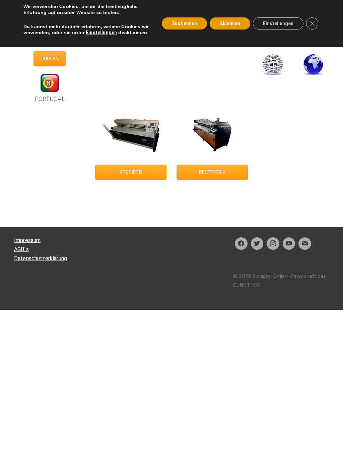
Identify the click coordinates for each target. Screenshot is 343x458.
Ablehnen (230, 23)
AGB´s (21, 249)
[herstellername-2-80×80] (273, 64)
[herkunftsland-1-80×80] (313, 64)
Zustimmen (184, 23)
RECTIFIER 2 (212, 172)
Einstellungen (101, 32)
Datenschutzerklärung (40, 258)
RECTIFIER (131, 172)
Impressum (27, 240)
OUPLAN (50, 58)
